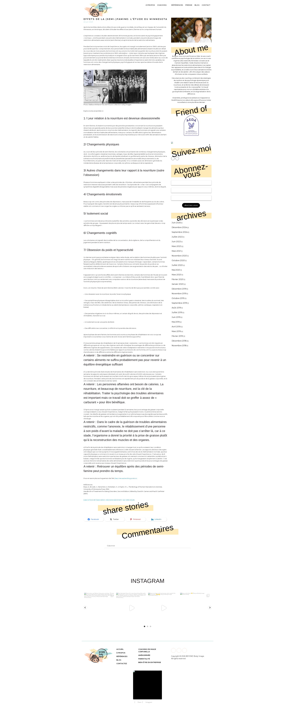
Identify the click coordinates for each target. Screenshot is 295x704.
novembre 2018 (179, 345)
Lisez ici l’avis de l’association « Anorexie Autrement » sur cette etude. (109, 500)
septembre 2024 (179, 232)
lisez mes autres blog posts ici (126, 478)
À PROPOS (120, 653)
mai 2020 (176, 270)
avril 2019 (176, 327)
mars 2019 (176, 331)
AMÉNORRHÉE (144, 655)
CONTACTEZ (121, 664)
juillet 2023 (177, 237)
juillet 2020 (177, 265)
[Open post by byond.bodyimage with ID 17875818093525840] (195, 608)
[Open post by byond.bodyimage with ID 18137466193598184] (163, 608)
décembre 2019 (179, 289)
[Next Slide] (167, 684)
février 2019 (177, 336)
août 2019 (176, 308)
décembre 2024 (179, 227)
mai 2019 (176, 322)
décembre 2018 (179, 341)
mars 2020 (176, 275)
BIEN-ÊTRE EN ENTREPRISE (149, 662)
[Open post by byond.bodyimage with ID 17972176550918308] (131, 608)
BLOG (118, 660)
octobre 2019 (178, 298)
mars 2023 (176, 246)
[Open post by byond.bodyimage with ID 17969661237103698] (99, 608)
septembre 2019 (179, 303)
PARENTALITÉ (144, 659)
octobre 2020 (178, 260)
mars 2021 (176, 251)
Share (139, 702)
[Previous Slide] (128, 684)
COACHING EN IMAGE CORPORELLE (147, 650)
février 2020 (177, 279)
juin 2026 (176, 223)
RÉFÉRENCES (121, 656)
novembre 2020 (179, 256)
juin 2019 (176, 317)
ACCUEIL (120, 649)
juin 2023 (176, 241)
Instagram (149, 702)
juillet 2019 (177, 312)
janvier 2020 (178, 284)
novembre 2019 (179, 293)
